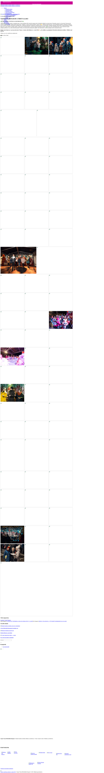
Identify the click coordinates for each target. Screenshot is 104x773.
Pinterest (9, 620)
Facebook (2, 620)
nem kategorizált (6, 646)
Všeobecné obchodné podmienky (6, 768)
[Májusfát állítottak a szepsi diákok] (7, 630)
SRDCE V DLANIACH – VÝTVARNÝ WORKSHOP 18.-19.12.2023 (53, 621)
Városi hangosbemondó (36, 3)
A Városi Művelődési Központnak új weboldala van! (9, 628)
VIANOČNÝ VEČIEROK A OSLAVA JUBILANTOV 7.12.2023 (20, 621)
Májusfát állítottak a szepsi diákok (6, 632)
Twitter (5, 620)
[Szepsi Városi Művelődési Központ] (10, 5)
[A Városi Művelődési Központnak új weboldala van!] (10, 625)
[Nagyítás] (22, 38)
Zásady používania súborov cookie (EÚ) (8, 771)
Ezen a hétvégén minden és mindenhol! (7, 637)
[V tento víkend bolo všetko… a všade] (8, 635)
